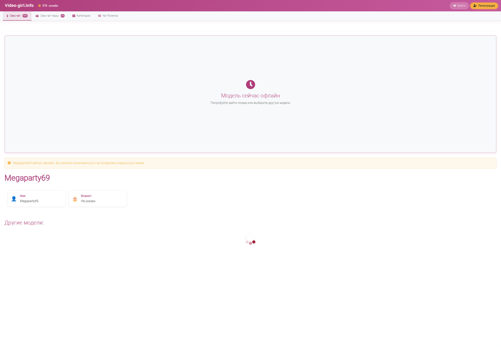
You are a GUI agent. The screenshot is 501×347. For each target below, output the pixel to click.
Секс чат (18, 15)
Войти (461, 5)
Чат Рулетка (110, 15)
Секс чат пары (52, 15)
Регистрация (486, 5)
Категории (83, 15)
